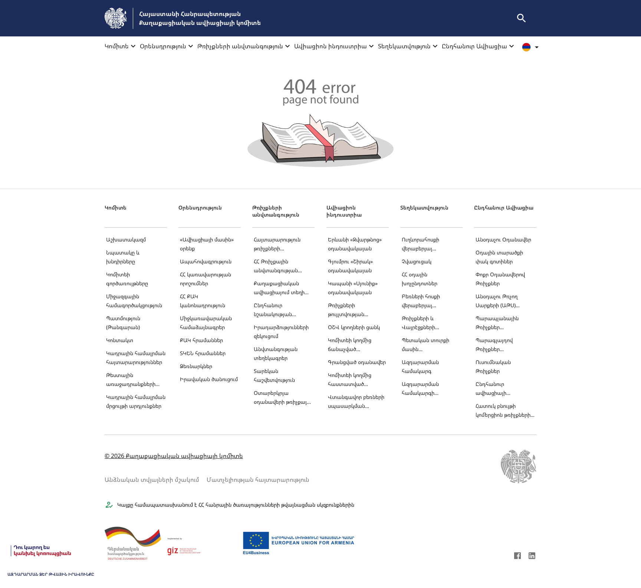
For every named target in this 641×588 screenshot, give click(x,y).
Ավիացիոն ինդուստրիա (330, 46)
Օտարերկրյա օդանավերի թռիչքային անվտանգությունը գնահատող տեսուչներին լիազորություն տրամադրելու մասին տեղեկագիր (283, 398)
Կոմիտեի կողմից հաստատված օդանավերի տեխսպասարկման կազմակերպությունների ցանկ (357, 380)
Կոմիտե (117, 46)
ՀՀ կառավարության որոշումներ (205, 279)
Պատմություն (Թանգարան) (123, 323)
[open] (521, 18)
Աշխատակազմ (126, 239)
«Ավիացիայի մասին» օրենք (207, 244)
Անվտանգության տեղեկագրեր (276, 353)
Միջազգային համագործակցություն (134, 301)
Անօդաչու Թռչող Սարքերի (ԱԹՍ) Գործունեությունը (498, 301)
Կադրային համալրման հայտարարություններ (135, 358)
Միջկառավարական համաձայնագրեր (206, 323)
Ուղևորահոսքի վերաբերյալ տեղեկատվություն (425, 244)
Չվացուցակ (416, 261)
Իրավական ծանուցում (209, 379)
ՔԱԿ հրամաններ (201, 340)
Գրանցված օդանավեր (357, 362)
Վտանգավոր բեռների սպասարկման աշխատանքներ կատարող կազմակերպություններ (357, 402)
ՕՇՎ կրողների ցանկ (354, 327)
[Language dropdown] (531, 47)
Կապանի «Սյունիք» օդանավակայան (353, 288)
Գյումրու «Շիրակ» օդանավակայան (350, 266)
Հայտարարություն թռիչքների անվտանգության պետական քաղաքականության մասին (279, 244)
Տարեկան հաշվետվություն (274, 375)
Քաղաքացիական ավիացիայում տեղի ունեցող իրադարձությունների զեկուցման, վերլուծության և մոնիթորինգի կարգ (281, 288)
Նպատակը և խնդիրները (122, 257)
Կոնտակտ (119, 340)
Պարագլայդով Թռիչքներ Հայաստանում (494, 345)
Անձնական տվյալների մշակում (152, 479)
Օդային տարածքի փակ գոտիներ (499, 257)
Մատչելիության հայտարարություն (258, 479)
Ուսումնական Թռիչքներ (493, 366)
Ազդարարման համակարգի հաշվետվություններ (427, 389)
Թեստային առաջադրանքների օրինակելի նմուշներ (131, 380)
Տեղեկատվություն (404, 46)
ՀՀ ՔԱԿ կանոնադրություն (202, 301)
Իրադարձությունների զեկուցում (281, 332)
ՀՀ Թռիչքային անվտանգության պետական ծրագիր (278, 266)
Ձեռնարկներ (196, 366)
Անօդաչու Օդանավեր (503, 239)
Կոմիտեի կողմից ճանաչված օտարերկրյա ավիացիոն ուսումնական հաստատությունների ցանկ (355, 345)
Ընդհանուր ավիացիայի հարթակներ (491, 389)
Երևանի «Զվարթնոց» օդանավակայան (355, 244)
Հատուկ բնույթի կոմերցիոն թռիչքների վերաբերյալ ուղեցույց (503, 411)
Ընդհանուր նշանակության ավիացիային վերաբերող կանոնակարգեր (274, 310)
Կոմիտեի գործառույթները (127, 279)
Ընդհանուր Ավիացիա (474, 46)
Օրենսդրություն (163, 46)
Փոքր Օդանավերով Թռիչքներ (500, 279)
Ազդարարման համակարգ (420, 366)
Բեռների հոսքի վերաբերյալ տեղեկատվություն (425, 301)
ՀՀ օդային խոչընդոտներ (419, 279)
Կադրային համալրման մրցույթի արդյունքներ (135, 401)
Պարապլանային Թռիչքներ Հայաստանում (497, 323)
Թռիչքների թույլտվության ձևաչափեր (346, 310)
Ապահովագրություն (205, 261)
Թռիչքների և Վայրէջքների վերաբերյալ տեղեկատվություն (425, 323)
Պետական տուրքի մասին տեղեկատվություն (425, 345)
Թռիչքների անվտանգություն (240, 46)
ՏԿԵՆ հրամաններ (203, 353)
